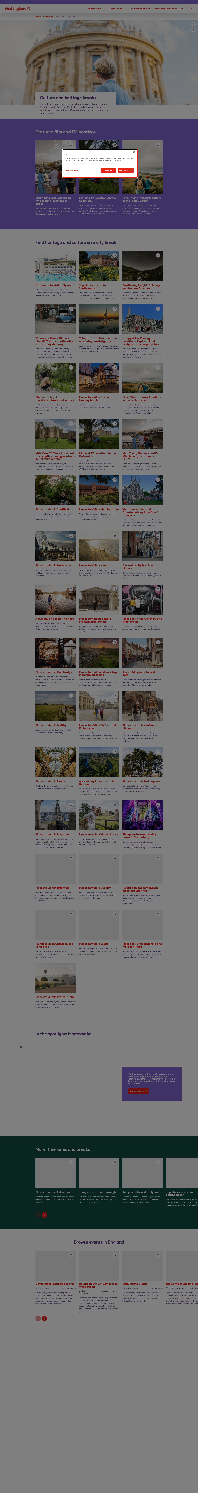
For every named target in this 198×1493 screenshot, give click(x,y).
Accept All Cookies (125, 170)
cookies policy (113, 164)
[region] (100, 163)
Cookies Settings (72, 170)
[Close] (133, 152)
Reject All (108, 170)
